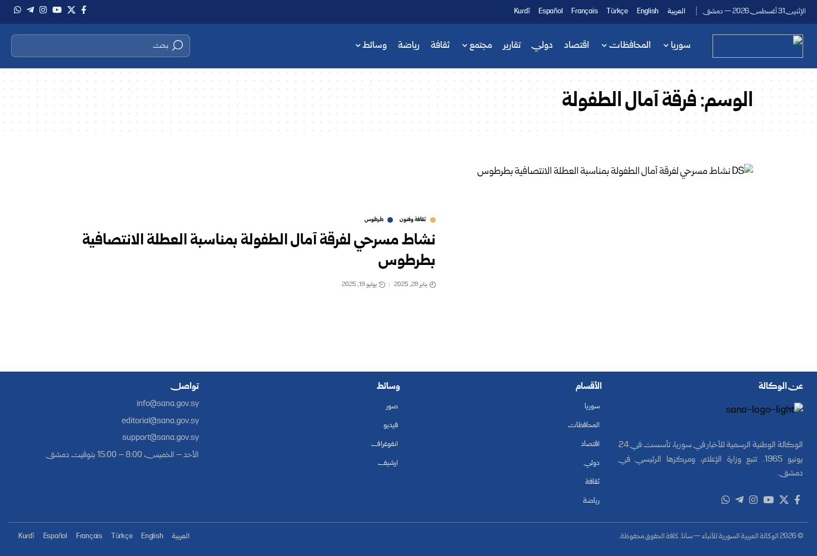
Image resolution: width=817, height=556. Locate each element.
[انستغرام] (43, 10)
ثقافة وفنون (413, 220)
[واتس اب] (17, 10)
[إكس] (71, 10)
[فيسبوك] (83, 10)
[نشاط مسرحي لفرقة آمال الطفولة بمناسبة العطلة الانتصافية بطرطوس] (603, 254)
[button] (100, 45)
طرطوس (374, 220)
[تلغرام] (30, 10)
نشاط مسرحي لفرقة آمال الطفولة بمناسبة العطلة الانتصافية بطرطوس (259, 251)
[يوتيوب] (56, 10)
